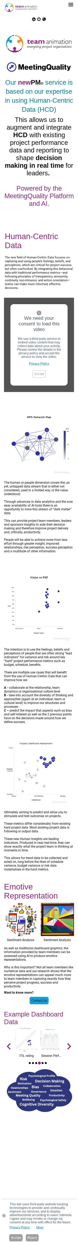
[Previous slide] (9, 1046)
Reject (32, 1237)
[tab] (30, 1063)
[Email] (39, 19)
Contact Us (39, 1000)
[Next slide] (68, 1046)
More (39, 1227)
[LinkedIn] (34, 19)
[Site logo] (21, 7)
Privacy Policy (39, 363)
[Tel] (44, 19)
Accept (39, 374)
